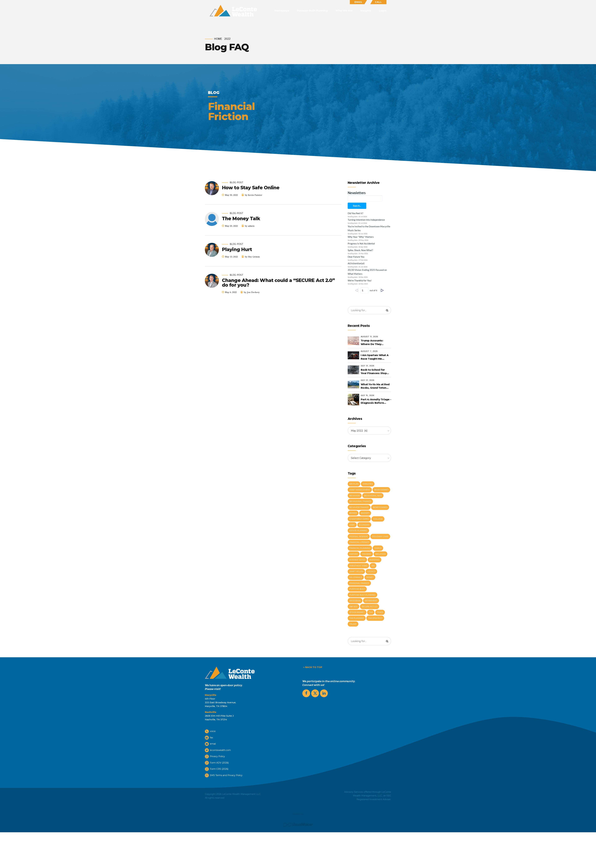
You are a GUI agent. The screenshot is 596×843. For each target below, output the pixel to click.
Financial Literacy (359, 542)
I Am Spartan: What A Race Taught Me (374, 357)
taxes (380, 612)
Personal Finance (359, 583)
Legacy (371, 571)
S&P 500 (353, 606)
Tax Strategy (375, 618)
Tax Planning (357, 618)
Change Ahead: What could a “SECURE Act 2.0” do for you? (278, 282)
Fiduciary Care (380, 536)
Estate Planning (358, 530)
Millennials (356, 577)
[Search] (387, 310)
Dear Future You (356, 256)
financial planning (360, 548)
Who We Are (344, 10)
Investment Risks (358, 565)
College (378, 519)
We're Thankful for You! (360, 280)
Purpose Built (357, 589)
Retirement (371, 600)
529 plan (354, 484)
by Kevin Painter (253, 195)
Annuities (368, 484)
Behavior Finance (359, 507)
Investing (374, 560)
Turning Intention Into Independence (366, 219)
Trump (353, 624)
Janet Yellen (356, 571)
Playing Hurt (237, 249)
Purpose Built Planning (362, 595)
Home (218, 39)
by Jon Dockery (252, 292)
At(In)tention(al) (356, 263)
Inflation (380, 554)
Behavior (355, 495)
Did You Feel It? (355, 213)
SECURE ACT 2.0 (369, 606)
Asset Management (360, 490)
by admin (250, 226)
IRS (373, 565)
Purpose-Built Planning (312, 10)
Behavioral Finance (360, 501)
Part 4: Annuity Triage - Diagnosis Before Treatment (376, 401)
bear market (381, 490)
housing (366, 554)
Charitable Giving (359, 519)
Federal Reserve (359, 536)
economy (364, 525)
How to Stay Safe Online (250, 188)
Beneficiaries (380, 507)
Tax (371, 612)
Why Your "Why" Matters (361, 236)
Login (382, 10)
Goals (378, 548)
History (354, 554)
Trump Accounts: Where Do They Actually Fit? (372, 342)
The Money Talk (241, 218)
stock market (357, 612)
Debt (352, 525)
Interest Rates (357, 560)
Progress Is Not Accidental (361, 243)
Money (369, 577)
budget (365, 513)
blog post (236, 182)
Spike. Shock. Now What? (360, 250)
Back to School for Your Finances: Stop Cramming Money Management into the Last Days (375, 371)
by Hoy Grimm (252, 256)
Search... (357, 205)
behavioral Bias (373, 495)
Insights (365, 10)
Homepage (281, 10)
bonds (353, 513)
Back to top (313, 667)
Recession (355, 600)
